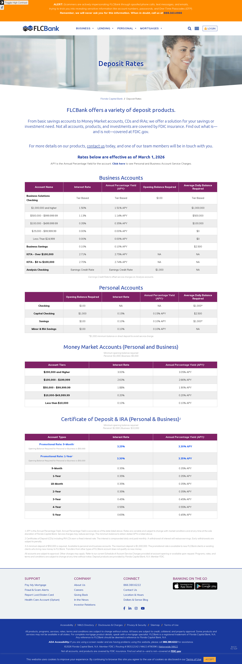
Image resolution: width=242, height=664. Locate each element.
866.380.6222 (132, 585)
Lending (104, 28)
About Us (79, 585)
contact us (96, 146)
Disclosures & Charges (110, 625)
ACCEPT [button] (209, 659)
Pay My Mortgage (35, 585)
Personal (125, 28)
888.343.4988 (173, 12)
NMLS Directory (86, 625)
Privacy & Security (136, 625)
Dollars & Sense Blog (135, 599)
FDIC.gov (140, 131)
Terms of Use (171, 625)
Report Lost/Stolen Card (39, 594)
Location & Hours (133, 594)
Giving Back (81, 594)
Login (211, 28)
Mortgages (149, 28)
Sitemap (155, 625)
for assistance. (178, 641)
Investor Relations (84, 604)
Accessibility (66, 625)
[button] (196, 28)
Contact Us (130, 589)
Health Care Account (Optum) (42, 599)
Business (83, 28)
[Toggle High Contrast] (2, 2)
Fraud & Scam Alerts (37, 589)
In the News (81, 599)
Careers (78, 589)
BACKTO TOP (233, 648)
